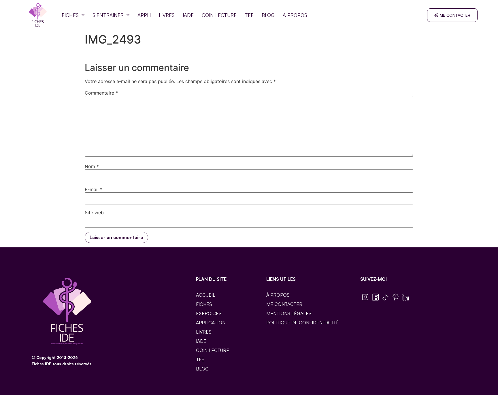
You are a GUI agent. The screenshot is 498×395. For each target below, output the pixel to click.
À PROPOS (295, 15)
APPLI (144, 15)
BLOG (268, 15)
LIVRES (167, 15)
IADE (188, 15)
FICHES (70, 15)
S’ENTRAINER (108, 15)
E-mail (93, 189)
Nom (92, 166)
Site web (94, 212)
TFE (249, 15)
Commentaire (101, 93)
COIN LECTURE (219, 15)
